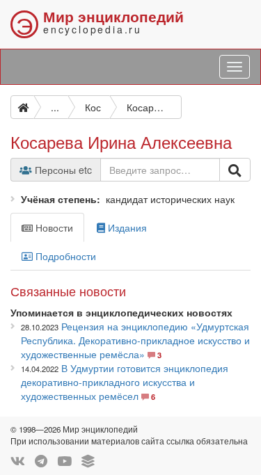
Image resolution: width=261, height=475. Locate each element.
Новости (53, 227)
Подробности (64, 256)
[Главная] (22, 107)
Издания (126, 227)
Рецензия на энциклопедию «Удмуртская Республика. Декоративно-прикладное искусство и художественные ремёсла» (135, 340)
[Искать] (235, 170)
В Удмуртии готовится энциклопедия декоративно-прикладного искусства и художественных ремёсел (124, 382)
